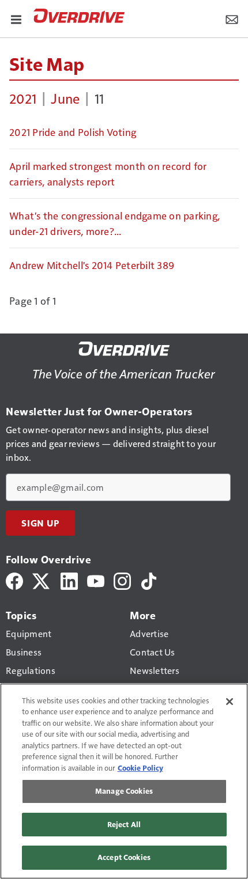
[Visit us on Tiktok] (148, 580)
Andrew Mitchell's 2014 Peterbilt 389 (91, 265)
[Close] (229, 701)
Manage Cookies (124, 790)
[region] (124, 781)
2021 (22, 98)
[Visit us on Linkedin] (69, 580)
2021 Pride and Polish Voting (72, 132)
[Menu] (16, 18)
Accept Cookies (124, 857)
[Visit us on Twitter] (41, 580)
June (65, 98)
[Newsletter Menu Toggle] (232, 18)
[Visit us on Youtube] (95, 580)
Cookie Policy (140, 767)
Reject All (124, 824)
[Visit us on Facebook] (14, 580)
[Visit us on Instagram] (122, 580)
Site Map (46, 63)
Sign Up (40, 523)
